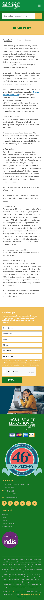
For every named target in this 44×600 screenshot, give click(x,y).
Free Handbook (7, 526)
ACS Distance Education (18, 592)
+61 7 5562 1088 (10, 494)
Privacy (4, 517)
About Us (5, 514)
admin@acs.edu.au (11, 498)
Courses (4, 520)
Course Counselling (8, 523)
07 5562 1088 (9, 491)
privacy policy (34, 365)
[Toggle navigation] (39, 5)
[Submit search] (38, 16)
